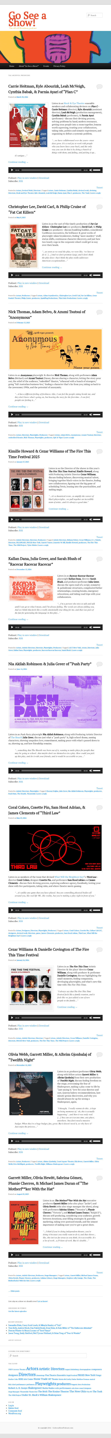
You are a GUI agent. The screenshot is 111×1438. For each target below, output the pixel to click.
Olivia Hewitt (13, 1278)
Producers (26, 295)
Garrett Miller (88, 1161)
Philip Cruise (26, 298)
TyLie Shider (32, 545)
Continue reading (18, 162)
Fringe (98, 1375)
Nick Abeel (12, 1384)
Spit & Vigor (58, 437)
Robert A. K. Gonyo (17, 1388)
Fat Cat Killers (86, 295)
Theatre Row (33, 1392)
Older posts (14, 1291)
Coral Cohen (74, 930)
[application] (55, 170)
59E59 (10, 1369)
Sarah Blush (66, 650)
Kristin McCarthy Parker (67, 1379)
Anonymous (76, 435)
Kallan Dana (18, 650)
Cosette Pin (84, 930)
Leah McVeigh (51, 193)
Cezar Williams (85, 540)
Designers (26, 930)
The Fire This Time (46, 1041)
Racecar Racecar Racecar (51, 650)
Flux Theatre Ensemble (55, 1375)
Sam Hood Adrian (70, 933)
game (38, 933)
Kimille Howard (72, 542)
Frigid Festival (71, 1375)
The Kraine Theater (58, 1391)
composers (96, 1369)
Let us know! (43, 1301)
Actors (18, 190)
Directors (37, 190)
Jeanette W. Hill (59, 542)
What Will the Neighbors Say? (69, 876)
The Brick (42, 1391)
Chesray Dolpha (52, 791)
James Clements (47, 933)
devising (93, 190)
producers (77, 193)
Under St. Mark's (30, 1394)
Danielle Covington (90, 1038)
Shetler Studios (48, 1388)
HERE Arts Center (25, 1379)
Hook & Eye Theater (74, 103)
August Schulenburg (72, 1369)
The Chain (88, 1278)
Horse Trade (41, 1379)
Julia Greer (63, 791)
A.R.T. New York (75, 648)
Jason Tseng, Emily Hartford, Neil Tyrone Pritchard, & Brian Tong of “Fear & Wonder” (44, 1333)
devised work (83, 190)
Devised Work (27, 190)
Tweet (100, 187)
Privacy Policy (59, 66)
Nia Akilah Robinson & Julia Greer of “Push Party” (49, 663)
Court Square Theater (65, 1161)
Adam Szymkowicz (50, 295)
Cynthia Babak (72, 190)
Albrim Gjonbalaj (49, 1161)
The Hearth (16, 737)
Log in (11, 1405)
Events (46, 66)
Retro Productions (84, 1384)
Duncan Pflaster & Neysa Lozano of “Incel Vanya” (29, 1330)
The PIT (89, 1392)
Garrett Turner (46, 542)
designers (12, 933)
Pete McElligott (19, 1164)
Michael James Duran (89, 1275)
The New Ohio (77, 1391)
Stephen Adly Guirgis (74, 1278)
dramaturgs (40, 1375)
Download (44, 177)
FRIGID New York (33, 542)
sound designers (85, 1388)
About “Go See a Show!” (29, 66)
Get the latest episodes (17, 1311)
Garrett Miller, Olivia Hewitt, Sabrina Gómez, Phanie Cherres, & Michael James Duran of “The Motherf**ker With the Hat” (48, 1183)
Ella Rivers (79, 1161)
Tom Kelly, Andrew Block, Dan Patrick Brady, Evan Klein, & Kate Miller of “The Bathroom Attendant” (50, 1328)
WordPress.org (14, 1413)
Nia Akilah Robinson (76, 791)
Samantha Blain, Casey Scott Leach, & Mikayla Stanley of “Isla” (34, 1325)
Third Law (82, 933)
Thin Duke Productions (67, 298)
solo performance (63, 1388)
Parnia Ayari (62, 193)
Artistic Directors (22, 540)
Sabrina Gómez (46, 1278)
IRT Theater (53, 1379)
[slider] (97, 169)
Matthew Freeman (83, 1379)
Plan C (69, 193)
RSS (21, 181)
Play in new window (27, 177)
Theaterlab (31, 794)
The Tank (85, 193)
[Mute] (90, 170)
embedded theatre (15, 437)
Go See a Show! (27, 18)
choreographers (85, 1369)
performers (30, 1384)
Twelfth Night (40, 1164)
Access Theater (19, 1369)
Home (11, 66)
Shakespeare (35, 1388)
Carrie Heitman (60, 190)
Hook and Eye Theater (25, 193)
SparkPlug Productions (49, 298)
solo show (75, 1388)
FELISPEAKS (21, 542)
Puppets (74, 1384)
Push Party (12, 794)
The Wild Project (19, 545)
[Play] (12, 170)
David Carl (76, 295)
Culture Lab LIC (96, 930)
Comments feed (15, 1411)
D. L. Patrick (96, 540)
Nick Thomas (29, 437)
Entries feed (13, 1408)
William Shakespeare (50, 1394)
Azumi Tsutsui (87, 435)
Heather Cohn (13, 1379)
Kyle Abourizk (40, 193)
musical (92, 1379)
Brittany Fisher (72, 540)
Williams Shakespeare (54, 1164)
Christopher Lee (65, 295)
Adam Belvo (65, 435)
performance (21, 1384)
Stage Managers (51, 1275)
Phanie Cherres (25, 1278)
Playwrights (34, 435)
